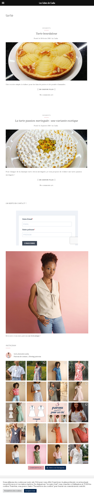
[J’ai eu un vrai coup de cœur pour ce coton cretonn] (37, 391)
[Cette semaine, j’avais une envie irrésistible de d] (57, 454)
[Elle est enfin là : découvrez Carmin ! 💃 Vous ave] (57, 433)
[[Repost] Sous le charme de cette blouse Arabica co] (78, 412)
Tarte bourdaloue (46, 33)
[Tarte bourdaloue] (46, 61)
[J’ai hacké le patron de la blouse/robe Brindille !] (78, 371)
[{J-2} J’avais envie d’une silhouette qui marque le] (78, 433)
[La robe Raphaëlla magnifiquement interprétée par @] (37, 371)
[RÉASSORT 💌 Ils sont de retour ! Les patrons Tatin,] (16, 454)
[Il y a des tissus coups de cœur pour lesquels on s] (57, 371)
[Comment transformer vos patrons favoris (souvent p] (57, 412)
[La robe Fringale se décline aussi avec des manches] (78, 391)
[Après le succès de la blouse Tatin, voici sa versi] (16, 391)
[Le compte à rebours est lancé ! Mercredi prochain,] (37, 412)
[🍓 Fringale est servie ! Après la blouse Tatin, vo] (16, 412)
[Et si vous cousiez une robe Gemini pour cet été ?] (57, 391)
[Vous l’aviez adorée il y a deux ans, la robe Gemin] (37, 454)
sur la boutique (34, 336)
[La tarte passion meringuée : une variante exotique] (46, 149)
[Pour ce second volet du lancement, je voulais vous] (37, 433)
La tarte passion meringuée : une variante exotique (46, 120)
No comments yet (46, 95)
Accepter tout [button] (30, 491)
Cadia (56, 38)
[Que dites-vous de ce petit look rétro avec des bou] (16, 433)
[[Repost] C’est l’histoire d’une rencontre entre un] (78, 454)
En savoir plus (46, 89)
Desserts (46, 28)
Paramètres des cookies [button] (12, 491)
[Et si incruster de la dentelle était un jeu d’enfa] (16, 371)
